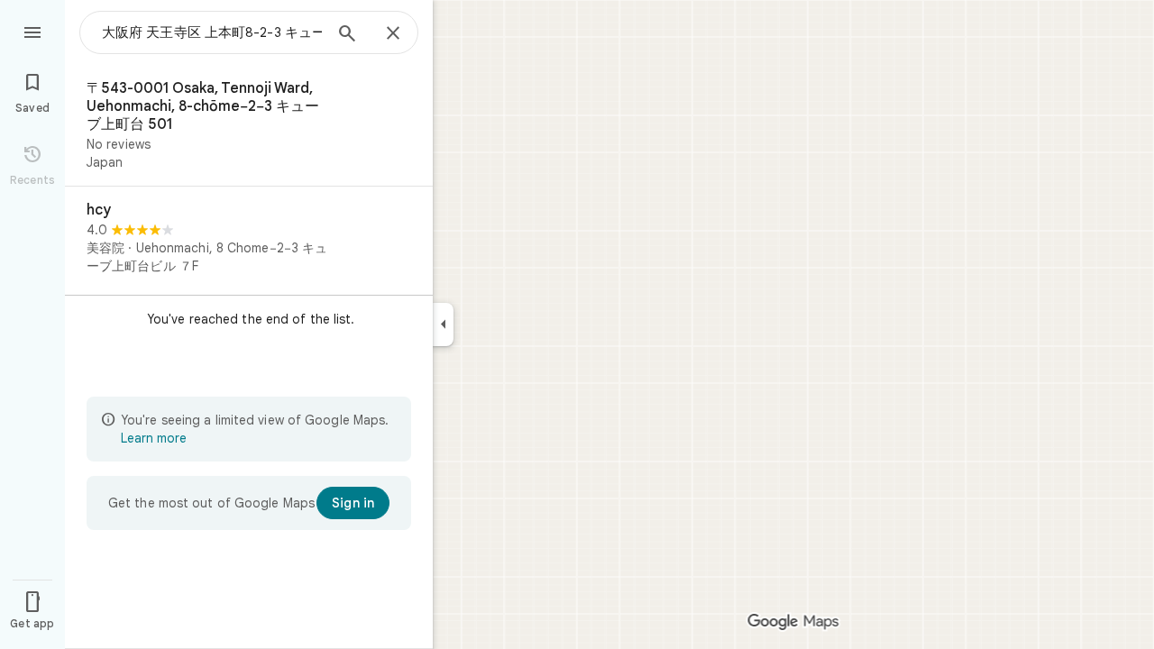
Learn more (154, 438)
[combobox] (212, 32)
